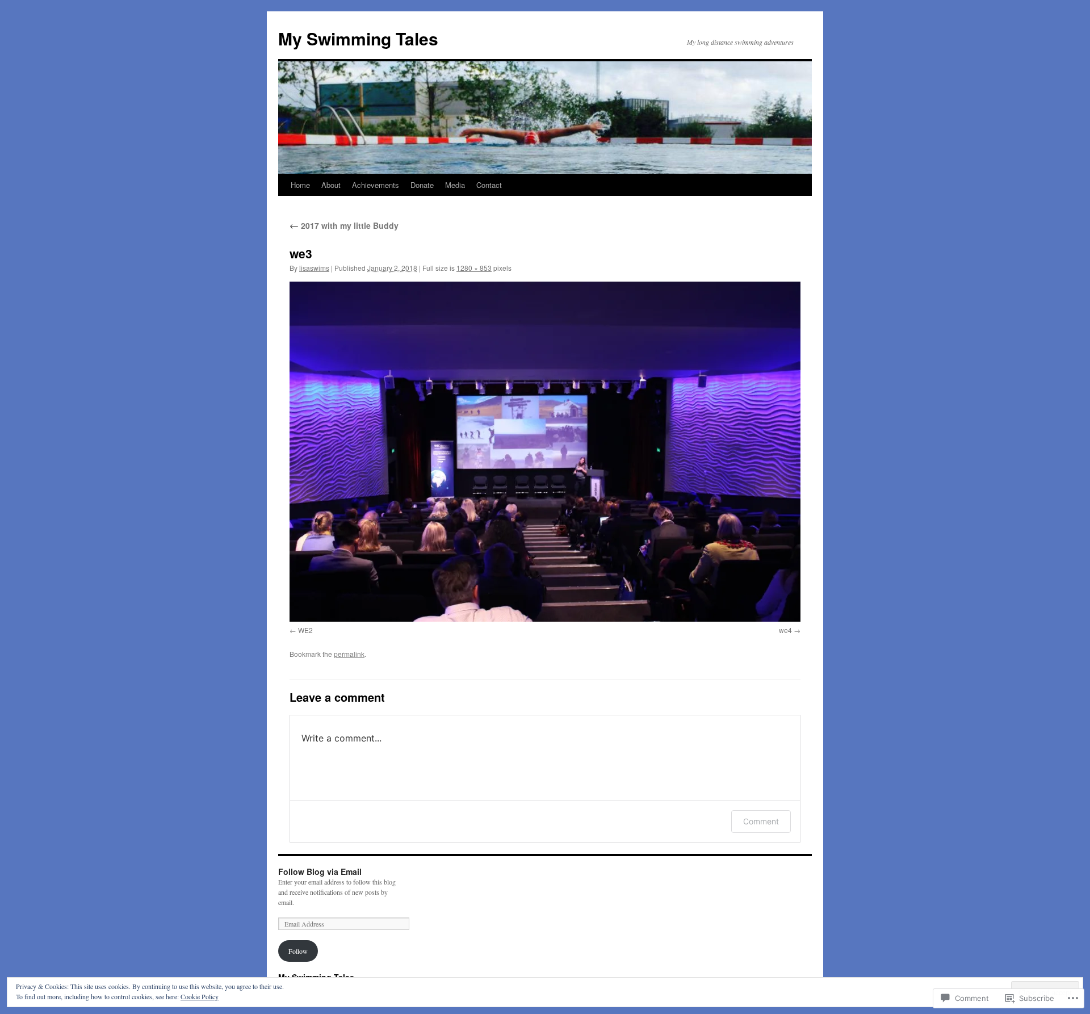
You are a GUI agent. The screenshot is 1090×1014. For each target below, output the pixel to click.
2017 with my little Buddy (344, 225)
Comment (761, 821)
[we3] (545, 452)
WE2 (305, 630)
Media (455, 184)
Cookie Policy (200, 996)
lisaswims (314, 268)
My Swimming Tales (358, 38)
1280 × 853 (474, 268)
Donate (422, 184)
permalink (349, 654)
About (331, 184)
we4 (785, 630)
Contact (489, 184)
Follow (298, 951)
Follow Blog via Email (320, 871)
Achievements (375, 184)
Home (300, 184)
